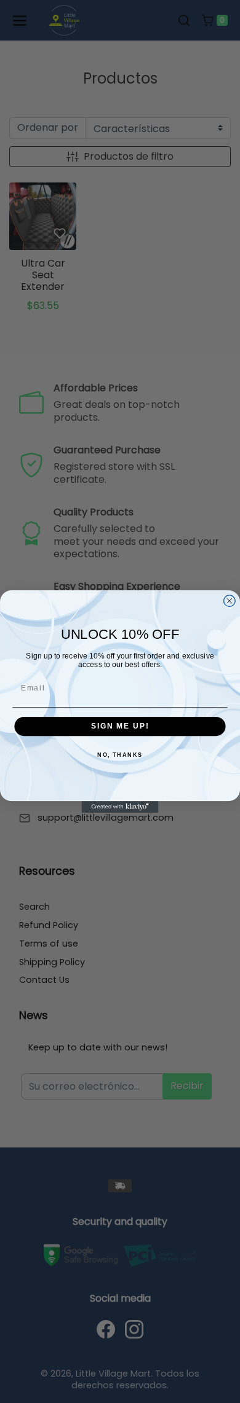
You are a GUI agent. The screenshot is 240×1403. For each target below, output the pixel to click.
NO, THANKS (120, 755)
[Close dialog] (229, 601)
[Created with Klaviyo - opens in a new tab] (120, 807)
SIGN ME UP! (120, 726)
